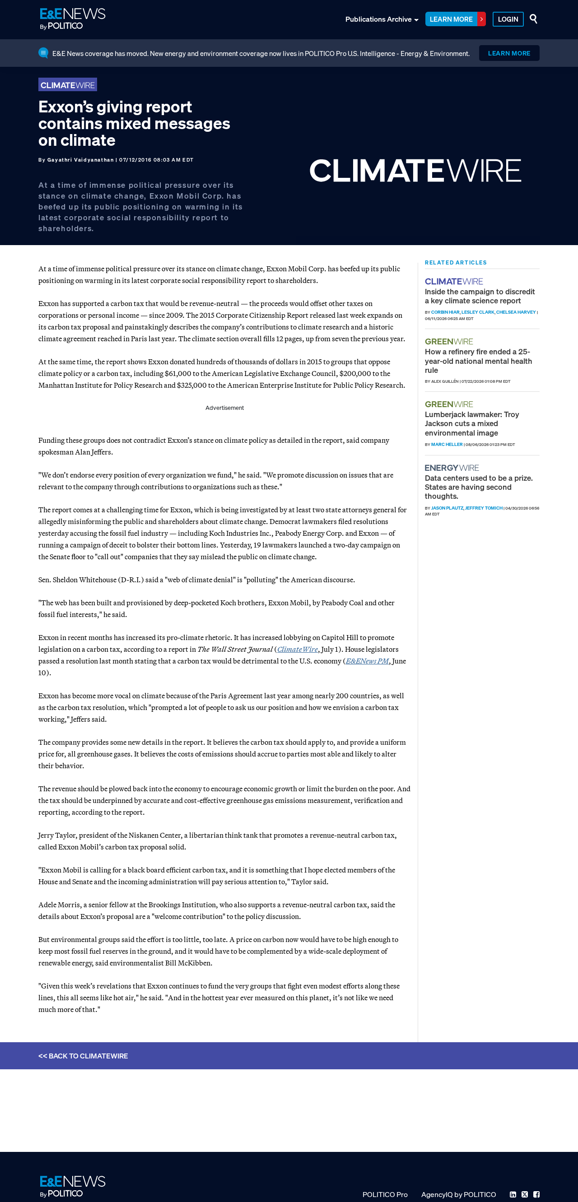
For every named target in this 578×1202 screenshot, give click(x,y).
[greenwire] (450, 341)
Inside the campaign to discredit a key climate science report (480, 296)
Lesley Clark (477, 312)
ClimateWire (297, 649)
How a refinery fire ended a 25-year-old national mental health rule (478, 360)
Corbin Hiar (445, 312)
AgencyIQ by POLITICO (458, 1194)
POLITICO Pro (385, 1194)
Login (508, 18)
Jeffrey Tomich (484, 508)
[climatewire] (455, 281)
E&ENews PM (367, 660)
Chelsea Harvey (516, 312)
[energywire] (453, 467)
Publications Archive (378, 19)
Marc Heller (447, 444)
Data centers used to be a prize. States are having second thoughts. (479, 487)
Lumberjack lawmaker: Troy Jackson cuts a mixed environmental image (472, 423)
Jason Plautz (447, 508)
